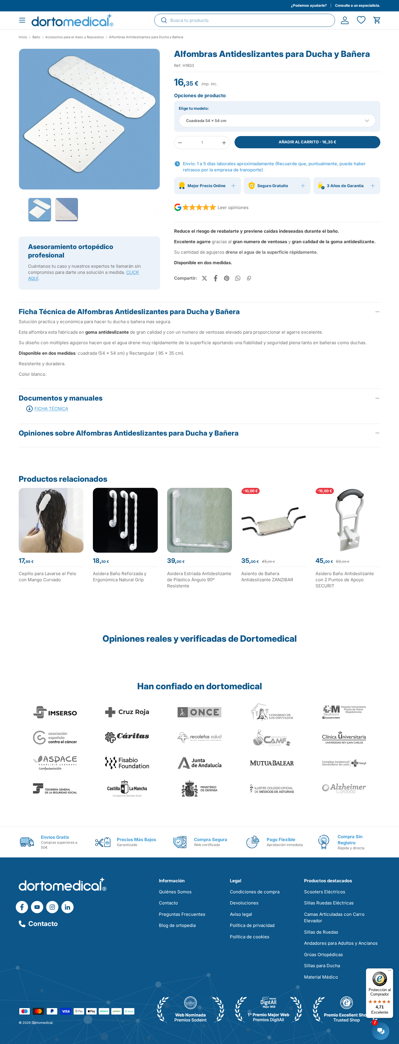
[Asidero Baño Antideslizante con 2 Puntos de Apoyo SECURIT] (347, 520)
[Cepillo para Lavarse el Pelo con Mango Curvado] (51, 520)
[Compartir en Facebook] (215, 278)
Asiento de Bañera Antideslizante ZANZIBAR (267, 576)
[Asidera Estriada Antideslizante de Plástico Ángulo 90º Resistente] (199, 520)
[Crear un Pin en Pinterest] (226, 278)
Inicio (23, 37)
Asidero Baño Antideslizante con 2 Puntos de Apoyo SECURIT (344, 580)
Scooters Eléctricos (324, 892)
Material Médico (321, 977)
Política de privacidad (252, 925)
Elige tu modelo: (194, 108)
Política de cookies (249, 936)
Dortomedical (42, 1023)
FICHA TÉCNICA (51, 408)
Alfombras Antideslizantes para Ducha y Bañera (146, 37)
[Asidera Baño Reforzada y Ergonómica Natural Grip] (125, 520)
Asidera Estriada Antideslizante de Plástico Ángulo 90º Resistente (199, 580)
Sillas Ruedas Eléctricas (329, 903)
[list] (89, 121)
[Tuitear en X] (204, 278)
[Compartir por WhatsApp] (237, 278)
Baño (36, 37)
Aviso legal (241, 914)
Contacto (43, 924)
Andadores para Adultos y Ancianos (341, 943)
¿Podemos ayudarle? (309, 5)
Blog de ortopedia (177, 925)
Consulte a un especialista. (357, 5)
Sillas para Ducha (322, 965)
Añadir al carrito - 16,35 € (307, 142)
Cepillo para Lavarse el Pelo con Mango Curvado (47, 576)
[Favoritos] (361, 20)
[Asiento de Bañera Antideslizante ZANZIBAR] (273, 520)
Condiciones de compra (255, 892)
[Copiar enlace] (248, 278)
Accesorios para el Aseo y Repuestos (74, 37)
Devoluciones (244, 903)
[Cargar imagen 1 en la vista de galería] (89, 119)
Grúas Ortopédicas (323, 954)
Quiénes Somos (175, 892)
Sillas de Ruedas (321, 932)
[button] (377, 20)
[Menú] (389, 971)
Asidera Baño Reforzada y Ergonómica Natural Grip (119, 576)
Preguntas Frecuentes (182, 914)
